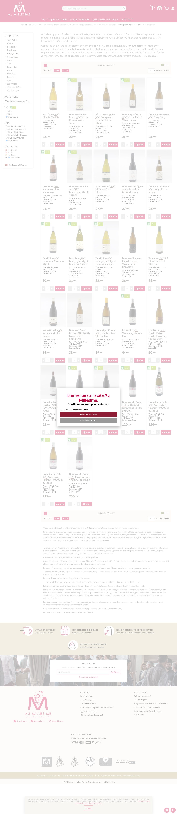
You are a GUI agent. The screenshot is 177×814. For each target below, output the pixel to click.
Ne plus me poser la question (75, 409)
